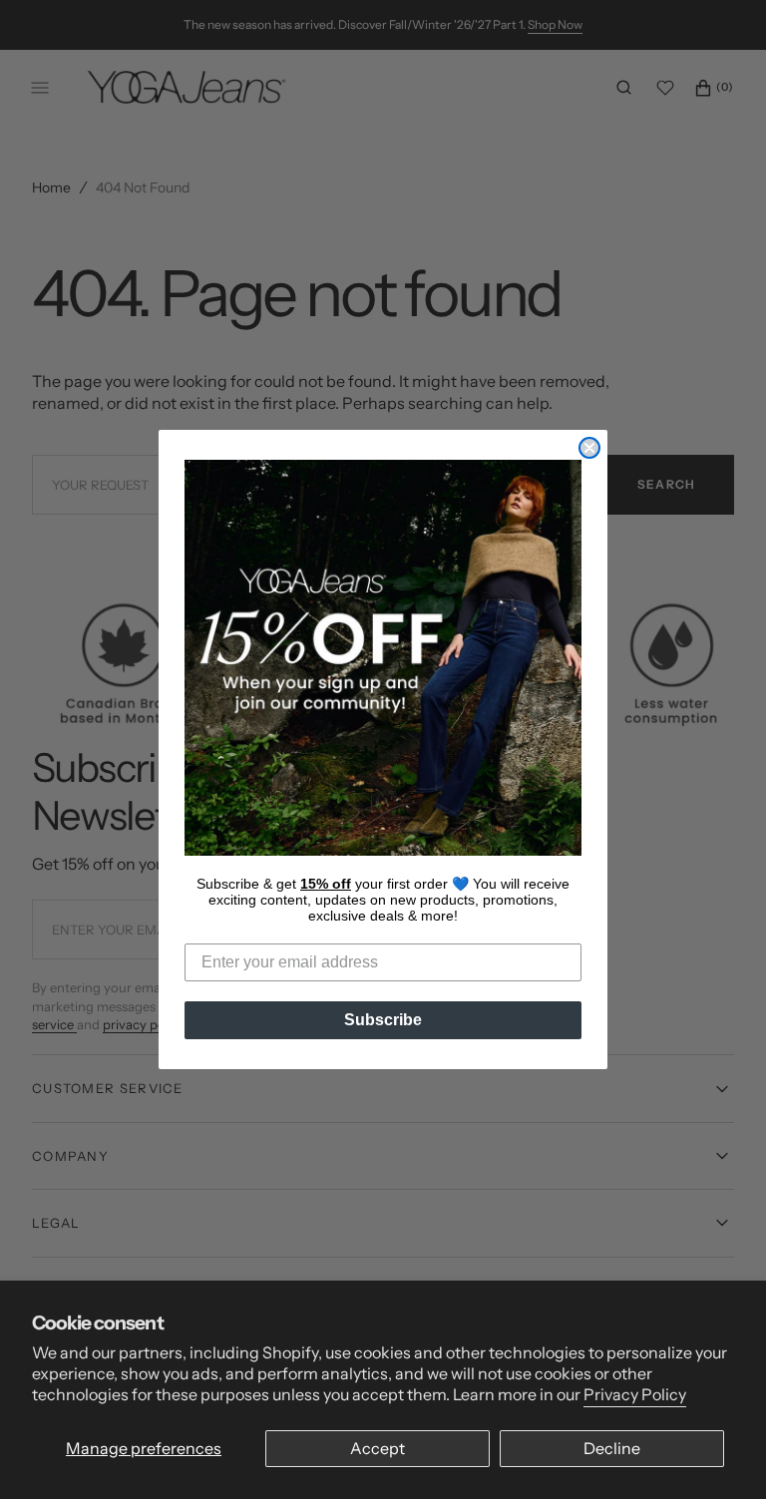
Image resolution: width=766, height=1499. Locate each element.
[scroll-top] (720, 1453)
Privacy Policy (634, 1394)
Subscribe (383, 1019)
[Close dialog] (589, 448)
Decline (611, 1448)
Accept (377, 1448)
